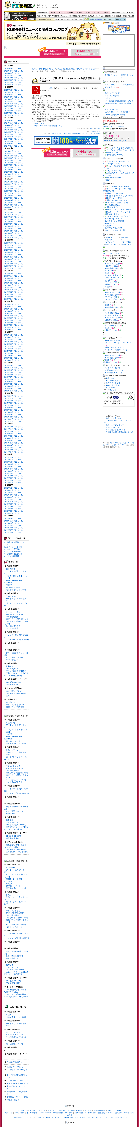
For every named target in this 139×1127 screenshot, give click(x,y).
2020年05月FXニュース (13, 259)
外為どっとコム (112, 152)
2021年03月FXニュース (13, 233)
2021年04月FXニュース (13, 231)
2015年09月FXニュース (13, 403)
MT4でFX (84, 16)
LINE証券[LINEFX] (13, 682)
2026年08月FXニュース (13, 69)
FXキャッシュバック (109, 19)
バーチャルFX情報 (11, 556)
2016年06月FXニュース (13, 379)
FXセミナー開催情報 (12, 551)
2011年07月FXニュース (13, 530)
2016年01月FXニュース (13, 391)
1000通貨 (124, 238)
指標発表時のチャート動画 (17, 1097)
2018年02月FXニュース (13, 327)
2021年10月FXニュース (13, 217)
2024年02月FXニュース (13, 144)
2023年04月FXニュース (13, 170)
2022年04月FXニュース (13, 200)
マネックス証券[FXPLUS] (16, 671)
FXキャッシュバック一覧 (115, 230)
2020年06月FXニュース (13, 257)
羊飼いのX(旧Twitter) (114, 418)
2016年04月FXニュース (13, 384)
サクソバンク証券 (13, 612)
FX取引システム (13, 1100)
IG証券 (8, 1015)
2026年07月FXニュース (13, 71)
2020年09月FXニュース (13, 250)
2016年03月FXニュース (13, 386)
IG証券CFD (10, 702)
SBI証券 (9, 585)
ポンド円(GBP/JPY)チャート (18, 1083)
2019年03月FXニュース (13, 294)
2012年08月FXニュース (13, 497)
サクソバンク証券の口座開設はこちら (48, 126)
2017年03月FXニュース (13, 356)
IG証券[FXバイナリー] (114, 370)
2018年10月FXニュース (13, 309)
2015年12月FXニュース (13, 396)
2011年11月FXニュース (13, 521)
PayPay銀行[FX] (12, 660)
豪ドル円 (96, 12)
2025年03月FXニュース (13, 111)
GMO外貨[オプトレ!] (14, 691)
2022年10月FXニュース (13, 186)
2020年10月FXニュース (13, 248)
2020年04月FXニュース (13, 261)
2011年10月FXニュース (13, 523)
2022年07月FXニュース (13, 193)
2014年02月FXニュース (13, 450)
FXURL (91, 128)
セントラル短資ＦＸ (14, 628)
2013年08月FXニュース (13, 467)
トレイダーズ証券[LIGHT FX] (119, 186)
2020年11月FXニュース (13, 245)
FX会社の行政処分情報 (13, 554)
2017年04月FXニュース (13, 353)
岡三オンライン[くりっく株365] (118, 209)
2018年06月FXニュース (13, 318)
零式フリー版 (110, 85)
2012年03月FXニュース (13, 509)
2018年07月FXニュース (13, 316)
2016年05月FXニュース (13, 382)
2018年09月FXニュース (13, 311)
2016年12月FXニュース (13, 366)
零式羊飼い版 (128, 85)
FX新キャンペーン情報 (13, 547)
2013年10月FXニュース (13, 462)
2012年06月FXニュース (13, 502)
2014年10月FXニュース (13, 431)
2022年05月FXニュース (13, 198)
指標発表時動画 (116, 12)
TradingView (121, 445)
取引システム (126, 244)
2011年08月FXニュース (13, 528)
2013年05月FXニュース (13, 473)
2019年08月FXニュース (13, 283)
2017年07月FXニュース (13, 346)
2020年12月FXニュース (13, 243)
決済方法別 (91, 16)
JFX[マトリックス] (113, 171)
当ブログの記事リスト (15, 1062)
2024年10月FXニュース (13, 125)
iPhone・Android (65, 16)
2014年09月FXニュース (13, 434)
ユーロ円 (79, 12)
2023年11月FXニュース (13, 154)
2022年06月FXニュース (13, 196)
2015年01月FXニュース (13, 421)
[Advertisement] (102, 6)
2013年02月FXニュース (13, 480)
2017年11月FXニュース (13, 337)
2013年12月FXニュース (13, 457)
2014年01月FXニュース (13, 452)
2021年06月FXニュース (13, 226)
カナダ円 (105, 12)
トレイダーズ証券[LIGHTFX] (17, 640)
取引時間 (108, 240)
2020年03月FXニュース (13, 264)
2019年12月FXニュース (13, 274)
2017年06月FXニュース (13, 349)
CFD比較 (63, 19)
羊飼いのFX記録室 (112, 96)
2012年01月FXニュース (13, 513)
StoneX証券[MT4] (13, 626)
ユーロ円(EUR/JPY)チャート (18, 1080)
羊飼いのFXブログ (120, 19)
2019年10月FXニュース (13, 278)
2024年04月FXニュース (13, 139)
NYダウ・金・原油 (128, 12)
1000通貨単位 (76, 16)
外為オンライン (12, 596)
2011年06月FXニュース (13, 532)
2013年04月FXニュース (13, 476)
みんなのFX (110, 280)
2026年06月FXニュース (13, 73)
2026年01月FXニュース (13, 85)
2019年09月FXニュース (13, 281)
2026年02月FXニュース (13, 82)
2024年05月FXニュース (13, 137)
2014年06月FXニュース (13, 441)
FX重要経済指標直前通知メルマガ (119, 432)
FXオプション (99, 16)
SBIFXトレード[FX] (113, 198)
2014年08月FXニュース (13, 436)
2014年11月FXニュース (13, 429)
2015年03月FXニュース (13, 417)
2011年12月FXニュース (13, 519)
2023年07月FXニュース (13, 163)
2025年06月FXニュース (13, 104)
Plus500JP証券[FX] (113, 178)
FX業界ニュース (52, 32)
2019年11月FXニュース (13, 276)
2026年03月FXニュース (13, 80)
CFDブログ (70, 19)
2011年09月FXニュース (13, 525)
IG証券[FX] (10, 569)
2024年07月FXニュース (13, 132)
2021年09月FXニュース (13, 219)
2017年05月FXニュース (13, 351)
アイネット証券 (111, 282)
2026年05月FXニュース (13, 76)
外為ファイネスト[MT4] (114, 347)
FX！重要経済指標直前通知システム (119, 101)
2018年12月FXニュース (13, 304)
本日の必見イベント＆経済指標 (117, 112)
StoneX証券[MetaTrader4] (16, 780)
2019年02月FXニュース (13, 297)
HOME (34, 69)
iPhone (123, 240)
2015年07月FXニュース (13, 408)
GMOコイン (109, 223)
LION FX (108, 273)
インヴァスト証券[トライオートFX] (120, 150)
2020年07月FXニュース (13, 255)
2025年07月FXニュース (13, 102)
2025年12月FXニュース (13, 90)
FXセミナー (50, 19)
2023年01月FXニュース (13, 177)
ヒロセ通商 (110, 387)
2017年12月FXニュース (13, 335)
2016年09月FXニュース (13, 372)
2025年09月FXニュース (13, 97)
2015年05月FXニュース (13, 412)
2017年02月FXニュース (13, 358)
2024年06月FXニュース (13, 134)
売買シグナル (110, 244)
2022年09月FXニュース (13, 189)
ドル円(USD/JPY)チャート (17, 1067)
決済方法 (108, 238)
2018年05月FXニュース (13, 320)
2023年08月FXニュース (13, 160)
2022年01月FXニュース (13, 207)
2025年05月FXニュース (13, 106)
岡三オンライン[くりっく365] (118, 212)
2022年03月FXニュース (13, 203)
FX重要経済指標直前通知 (115, 115)
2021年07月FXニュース (13, 224)
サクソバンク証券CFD (15, 705)
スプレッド (39, 16)
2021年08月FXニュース (13, 222)
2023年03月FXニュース (13, 172)
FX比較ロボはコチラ (111, 253)
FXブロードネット (13, 587)
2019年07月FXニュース (13, 285)
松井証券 (9, 666)
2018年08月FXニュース (13, 313)
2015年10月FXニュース (13, 401)
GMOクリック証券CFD (15, 707)
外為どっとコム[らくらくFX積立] (119, 196)
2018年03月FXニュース (13, 325)
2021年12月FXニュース (13, 212)
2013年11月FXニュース (13, 460)
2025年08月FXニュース (13, 99)
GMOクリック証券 (112, 264)
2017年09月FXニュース (13, 342)
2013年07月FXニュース (13, 469)
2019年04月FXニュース (13, 292)
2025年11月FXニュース (13, 92)
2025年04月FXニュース (13, 108)
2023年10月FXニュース (13, 156)
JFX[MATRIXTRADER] (15, 614)
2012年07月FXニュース (13, 499)
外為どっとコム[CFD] (114, 193)
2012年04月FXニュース (13, 506)
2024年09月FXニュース (13, 128)
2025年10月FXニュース (13, 95)
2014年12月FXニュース (13, 427)
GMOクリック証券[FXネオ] (17, 619)
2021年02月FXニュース (13, 235)
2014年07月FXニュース (13, 438)
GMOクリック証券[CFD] (114, 221)
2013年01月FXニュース (13, 483)
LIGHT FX (109, 271)
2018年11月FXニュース (13, 307)
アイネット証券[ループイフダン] (119, 216)
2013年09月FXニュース (13, 464)
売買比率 (118, 16)
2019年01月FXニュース (13, 299)
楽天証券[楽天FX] (13, 685)
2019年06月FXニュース (13, 287)
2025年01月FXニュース (13, 115)
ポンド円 (88, 12)
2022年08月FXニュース (13, 191)
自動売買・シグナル (109, 16)
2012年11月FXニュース (13, 490)
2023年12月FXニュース (13, 151)
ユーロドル (61, 12)
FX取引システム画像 (128, 16)
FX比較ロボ (98, 19)
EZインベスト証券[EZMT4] (116, 350)
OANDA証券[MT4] (112, 340)
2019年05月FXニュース (13, 290)
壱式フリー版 (110, 87)
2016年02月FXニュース (13, 389)
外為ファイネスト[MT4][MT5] (118, 200)
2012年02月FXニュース (13, 511)
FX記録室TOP (42, 12)
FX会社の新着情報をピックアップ (69, 69)
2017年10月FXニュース (13, 340)
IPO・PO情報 (78, 19)
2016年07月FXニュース (13, 377)
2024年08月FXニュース (13, 130)
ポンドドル (70, 12)
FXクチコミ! (108, 1117)
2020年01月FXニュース (13, 268)
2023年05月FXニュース (13, 167)
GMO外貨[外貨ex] (13, 617)
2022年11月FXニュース (13, 184)
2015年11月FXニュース (13, 398)
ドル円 (53, 12)
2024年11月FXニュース (13, 123)
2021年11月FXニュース (13, 215)
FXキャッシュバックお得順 (113, 126)
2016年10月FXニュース (13, 370)
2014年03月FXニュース (13, 447)
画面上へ (98, 128)
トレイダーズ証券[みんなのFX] (115, 141)
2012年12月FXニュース (13, 488)
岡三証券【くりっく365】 (16, 590)
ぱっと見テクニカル (88, 19)
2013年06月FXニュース (13, 471)
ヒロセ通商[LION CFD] (113, 219)
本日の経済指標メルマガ (115, 430)
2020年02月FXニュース (13, 266)
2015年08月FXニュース (13, 405)
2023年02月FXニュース (13, 174)
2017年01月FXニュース (13, 360)
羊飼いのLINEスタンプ (115, 425)
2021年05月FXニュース (13, 229)
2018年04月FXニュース (13, 323)
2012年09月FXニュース (13, 495)
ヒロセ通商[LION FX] (14, 657)
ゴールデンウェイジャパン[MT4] (118, 343)
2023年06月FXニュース (13, 165)
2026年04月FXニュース (13, 78)
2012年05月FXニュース (13, 504)
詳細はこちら (39, 123)
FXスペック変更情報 (12, 549)
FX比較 (57, 19)
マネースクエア (12, 669)
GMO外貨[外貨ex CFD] (113, 228)
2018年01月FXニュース (13, 330)
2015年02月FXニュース (13, 419)
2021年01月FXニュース (13, 238)
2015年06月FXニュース (13, 410)
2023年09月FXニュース (13, 158)
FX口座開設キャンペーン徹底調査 (118, 103)
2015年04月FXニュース (13, 415)
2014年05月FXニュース (13, 443)
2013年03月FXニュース (13, 478)
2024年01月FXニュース (13, 146)
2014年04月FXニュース (13, 445)
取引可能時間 (56, 16)
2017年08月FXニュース (13, 344)
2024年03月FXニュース (13, 141)
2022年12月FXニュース (13, 182)
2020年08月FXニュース (13, 252)
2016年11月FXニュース (13, 368)
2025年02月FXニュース (13, 113)
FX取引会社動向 (41, 19)
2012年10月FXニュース (13, 493)
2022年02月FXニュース (13, 205)
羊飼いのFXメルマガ (113, 110)
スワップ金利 (47, 16)
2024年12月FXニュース (13, 121)
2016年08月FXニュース (13, 375)
